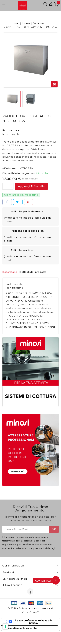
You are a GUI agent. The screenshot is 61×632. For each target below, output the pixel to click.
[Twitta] (17, 202)
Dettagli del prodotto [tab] (32, 271)
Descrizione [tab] (9, 271)
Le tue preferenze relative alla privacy (33, 621)
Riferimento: (10, 168)
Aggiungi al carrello (31, 186)
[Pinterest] (28, 202)
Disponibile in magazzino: (18, 173)
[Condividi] (7, 202)
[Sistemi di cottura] (30, 372)
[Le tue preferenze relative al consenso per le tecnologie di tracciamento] (5, 626)
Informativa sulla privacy (21, 548)
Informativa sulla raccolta (20, 628)
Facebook (30, 592)
